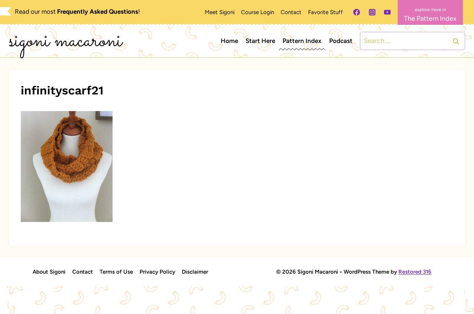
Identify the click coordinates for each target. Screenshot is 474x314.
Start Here (260, 40)
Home (229, 40)
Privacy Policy (157, 271)
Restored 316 (414, 271)
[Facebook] (356, 12)
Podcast (341, 40)
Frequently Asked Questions (97, 11)
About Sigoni (49, 271)
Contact (291, 12)
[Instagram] (372, 12)
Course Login (257, 12)
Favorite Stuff (325, 12)
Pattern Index (302, 40)
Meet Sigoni (219, 12)
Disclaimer (195, 271)
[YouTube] (387, 12)
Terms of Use (116, 271)
